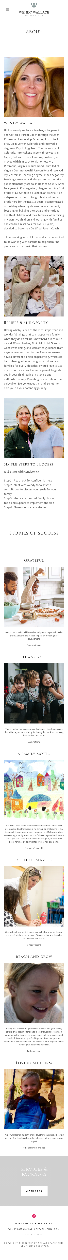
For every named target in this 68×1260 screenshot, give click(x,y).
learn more (34, 1191)
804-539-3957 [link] (34, 1234)
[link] (34, 9)
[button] (5, 9)
